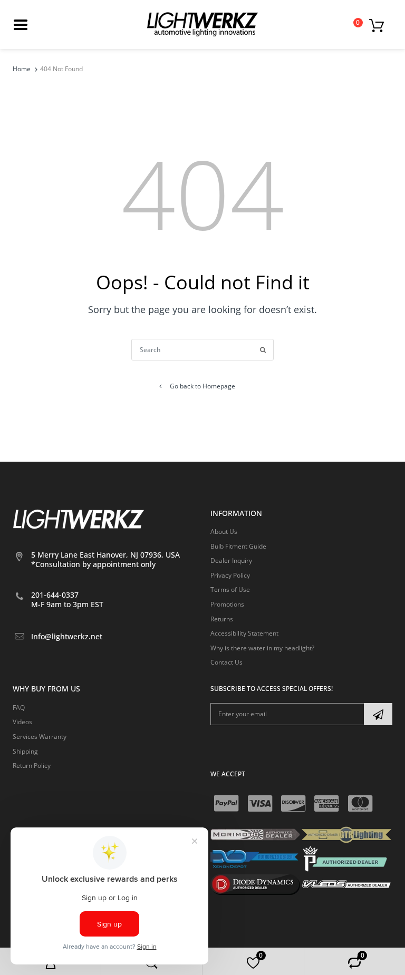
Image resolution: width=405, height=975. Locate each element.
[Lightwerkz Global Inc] (202, 23)
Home (22, 68)
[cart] (379, 24)
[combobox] (202, 349)
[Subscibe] (378, 714)
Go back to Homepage (202, 386)
